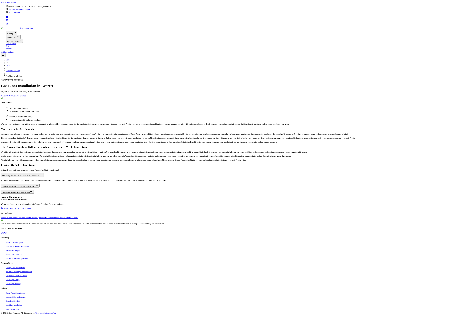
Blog (7, 46)
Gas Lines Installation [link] (14, 76)
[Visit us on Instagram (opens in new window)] (7, 24)
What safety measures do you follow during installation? (21, 176)
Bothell (15, 218)
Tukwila (74, 218)
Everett (8, 65)
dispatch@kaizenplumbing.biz (19, 9)
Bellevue (9, 218)
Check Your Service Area (22, 208)
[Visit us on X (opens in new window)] (7, 21)
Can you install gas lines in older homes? (16, 192)
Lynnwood (41, 218)
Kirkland (33, 218)
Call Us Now (8, 96)
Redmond (55, 218)
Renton (61, 218)
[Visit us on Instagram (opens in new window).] (6, 233)
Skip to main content (8, 2)
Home (8, 60)
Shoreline (67, 218)
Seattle (3, 218)
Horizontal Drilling (12, 41)
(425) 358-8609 (14, 12)
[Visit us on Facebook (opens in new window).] (2, 233)
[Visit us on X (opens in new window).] (4, 233)
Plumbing (10, 34)
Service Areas (11, 44)
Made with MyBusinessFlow (45, 313)
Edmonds (21, 218)
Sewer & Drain (11, 37)
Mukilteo (48, 218)
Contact (8, 48)
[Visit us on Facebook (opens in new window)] (7, 17)
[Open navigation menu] (3, 55)
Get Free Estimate (7, 52)
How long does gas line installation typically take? (19, 186)
